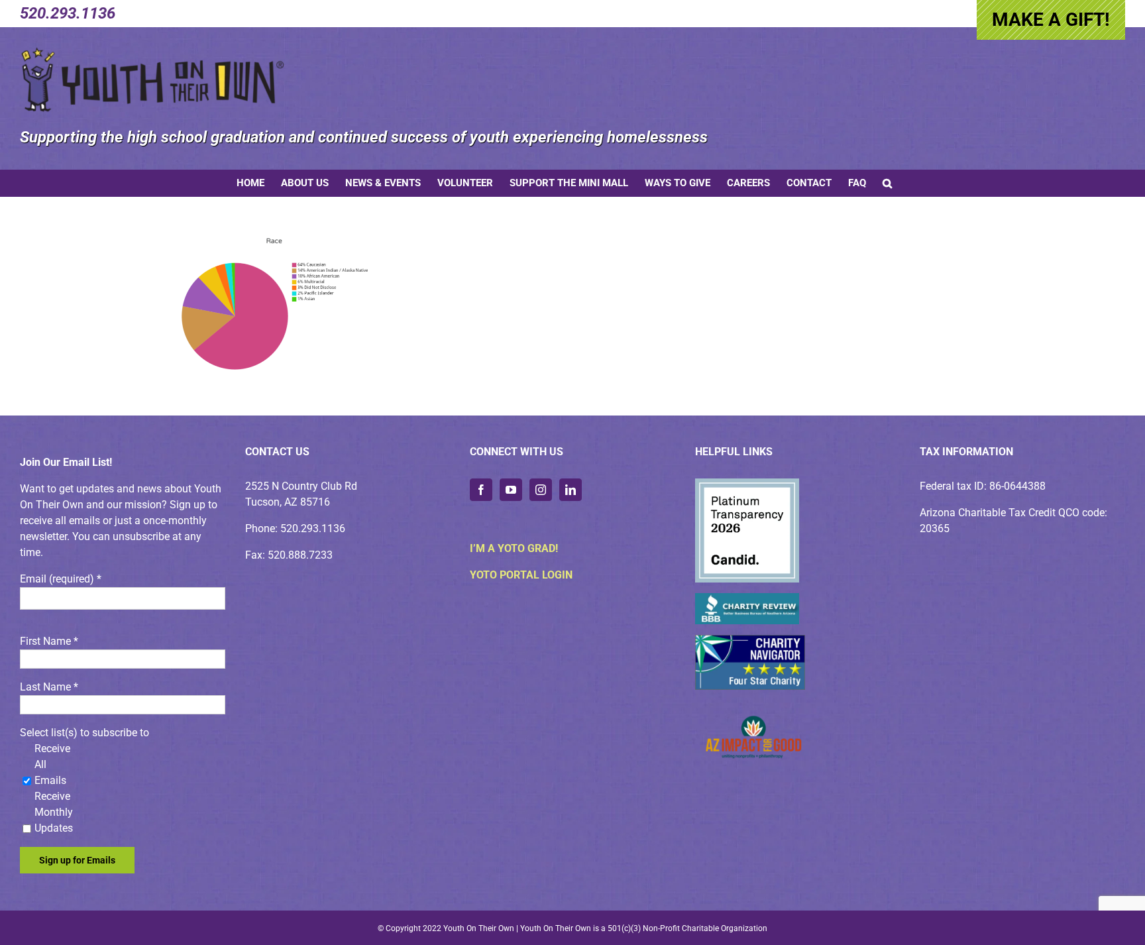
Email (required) (60, 579)
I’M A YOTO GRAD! (514, 548)
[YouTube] (511, 489)
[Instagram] (540, 489)
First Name (49, 641)
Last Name (49, 687)
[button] (887, 183)
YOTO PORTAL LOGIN (521, 575)
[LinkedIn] (570, 489)
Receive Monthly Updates (53, 812)
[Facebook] (481, 489)
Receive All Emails (52, 764)
